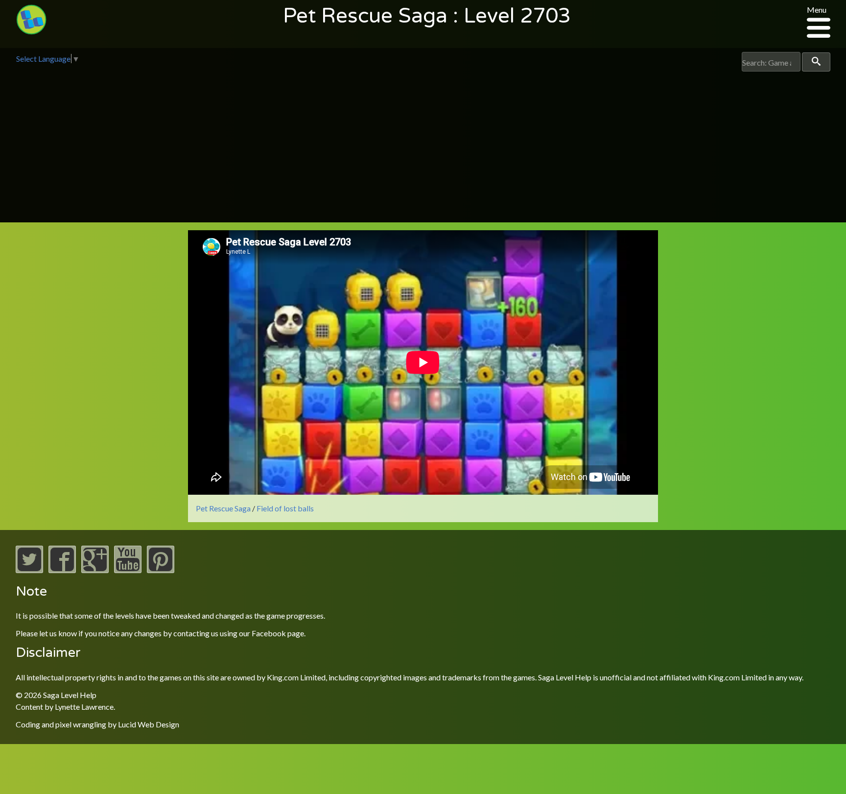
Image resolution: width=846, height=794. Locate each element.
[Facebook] (62, 570)
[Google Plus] (95, 570)
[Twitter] (29, 570)
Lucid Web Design (148, 724)
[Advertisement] (423, 145)
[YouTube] (127, 570)
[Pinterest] (160, 570)
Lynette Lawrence (84, 706)
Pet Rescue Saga (223, 508)
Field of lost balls (285, 508)
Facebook (269, 633)
